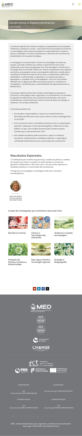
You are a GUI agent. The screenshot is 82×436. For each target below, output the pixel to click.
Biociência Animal (17, 233)
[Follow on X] (47, 288)
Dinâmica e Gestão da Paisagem (63, 234)
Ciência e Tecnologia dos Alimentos (38, 235)
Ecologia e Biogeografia (60, 261)
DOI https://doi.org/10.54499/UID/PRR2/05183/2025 (58, 407)
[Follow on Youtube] (34, 288)
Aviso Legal (27, 426)
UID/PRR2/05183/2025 (58, 399)
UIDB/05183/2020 (23, 385)
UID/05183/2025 (58, 385)
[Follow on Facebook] (43, 288)
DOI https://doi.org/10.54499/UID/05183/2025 (58, 391)
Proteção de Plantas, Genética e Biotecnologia (17, 262)
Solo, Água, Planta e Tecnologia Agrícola (40, 261)
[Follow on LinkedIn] (39, 288)
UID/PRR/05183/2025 (23, 399)
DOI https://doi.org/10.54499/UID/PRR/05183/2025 (24, 407)
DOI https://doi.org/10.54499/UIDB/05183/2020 (23, 392)
